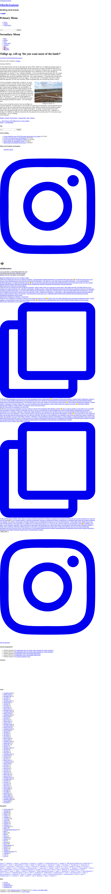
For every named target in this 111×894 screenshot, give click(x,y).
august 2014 (6, 763)
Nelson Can (65, 869)
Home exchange (66, 868)
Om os (5, 22)
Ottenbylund (32, 871)
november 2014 (7, 762)
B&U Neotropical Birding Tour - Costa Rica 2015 (80, 863)
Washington (40, 875)
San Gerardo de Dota (76, 872)
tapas (45, 874)
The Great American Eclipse (55, 874)
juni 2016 (6, 751)
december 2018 (7, 724)
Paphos (58, 871)
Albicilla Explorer (9, 5)
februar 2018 (6, 738)
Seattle (85, 872)
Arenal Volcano (25, 863)
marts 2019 (6, 719)
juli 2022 (5, 704)
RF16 (32, 872)
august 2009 (6, 788)
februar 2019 (6, 721)
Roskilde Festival (59, 872)
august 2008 (6, 801)
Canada (5, 815)
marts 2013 (6, 773)
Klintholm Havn (9, 869)
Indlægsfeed (6, 884)
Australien (63, 863)
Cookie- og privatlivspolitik (39, 890)
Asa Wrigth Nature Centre (52, 863)
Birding (5, 40)
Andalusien (9, 863)
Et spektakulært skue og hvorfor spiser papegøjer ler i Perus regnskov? (34, 650)
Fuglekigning (22, 868)
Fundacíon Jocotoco (33, 868)
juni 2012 (6, 780)
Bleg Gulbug (66, 864)
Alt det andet (6, 43)
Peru (4, 840)
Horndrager (75, 868)
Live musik (47, 869)
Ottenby (25, 871)
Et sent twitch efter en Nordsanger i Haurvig (15, 139)
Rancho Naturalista (88, 871)
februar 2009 (6, 794)
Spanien (5, 847)
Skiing (23, 874)
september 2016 (7, 748)
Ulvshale (28, 875)
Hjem (5, 38)
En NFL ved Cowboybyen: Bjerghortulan (14, 138)
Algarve (15, 118)
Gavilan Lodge (43, 868)
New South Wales (75, 869)
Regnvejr (8, 872)
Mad (4, 831)
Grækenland (6, 826)
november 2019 (7, 712)
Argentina (6, 811)
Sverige (5, 848)
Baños (11, 864)
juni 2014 (6, 766)
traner (77, 874)
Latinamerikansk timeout (10, 829)
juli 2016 (5, 749)
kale (2, 869)
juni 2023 (6, 697)
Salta (68, 872)
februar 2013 (6, 774)
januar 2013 (6, 776)
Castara (28, 866)
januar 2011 (6, 787)
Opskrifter (6, 837)
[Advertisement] (47, 675)
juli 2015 (5, 757)
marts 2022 (6, 707)
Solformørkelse (7, 845)
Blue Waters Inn (75, 864)
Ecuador (5, 823)
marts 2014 (6, 768)
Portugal (7, 118)
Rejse (5, 42)
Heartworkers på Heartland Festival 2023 (14, 142)
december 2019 (7, 710)
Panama (5, 839)
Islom (91, 868)
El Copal (86, 866)
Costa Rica (6, 818)
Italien (5, 828)
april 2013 (6, 771)
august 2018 (6, 730)
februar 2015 (6, 760)
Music (54, 869)
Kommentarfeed (7, 885)
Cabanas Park (22, 118)
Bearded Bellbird (20, 864)
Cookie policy (7, 25)
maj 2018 (6, 735)
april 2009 (6, 793)
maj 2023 (6, 699)
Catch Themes (26, 891)
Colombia (6, 817)
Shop (4, 46)
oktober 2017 (7, 743)
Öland (47, 875)
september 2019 (7, 715)
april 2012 (6, 783)
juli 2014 (5, 765)
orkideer (18, 871)
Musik (5, 833)
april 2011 (6, 785)
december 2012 (7, 777)
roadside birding (48, 872)
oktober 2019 (7, 713)
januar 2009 (6, 796)
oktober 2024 (7, 694)
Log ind (5, 882)
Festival (2, 868)
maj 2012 (6, 782)
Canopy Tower (20, 866)
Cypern (5, 820)
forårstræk (9, 868)
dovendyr (72, 866)
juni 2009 (6, 790)
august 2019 (6, 716)
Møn (4, 834)
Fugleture (6, 45)
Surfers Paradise (38, 874)
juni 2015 (6, 758)
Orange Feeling (4, 871)
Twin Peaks (15, 875)
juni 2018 (6, 733)
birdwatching (52, 864)
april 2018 (6, 737)
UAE (4, 854)
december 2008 (7, 798)
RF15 (27, 872)
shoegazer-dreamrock (6, 874)
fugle (28, 118)
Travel (82, 874)
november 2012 (7, 779)
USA (4, 856)
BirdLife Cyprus (42, 864)
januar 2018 (6, 740)
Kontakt (5, 24)
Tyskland (5, 853)
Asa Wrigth (40, 863)
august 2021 (6, 708)
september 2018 (7, 729)
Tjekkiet (5, 850)
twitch (22, 875)
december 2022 (7, 701)
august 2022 (6, 702)
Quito (79, 871)
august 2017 (6, 744)
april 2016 (6, 752)
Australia (5, 812)
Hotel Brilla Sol (84, 868)
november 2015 (7, 754)
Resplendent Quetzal (18, 872)
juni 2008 (6, 802)
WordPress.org (7, 887)
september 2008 (7, 799)
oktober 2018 (7, 727)
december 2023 (7, 696)
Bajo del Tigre (4, 864)
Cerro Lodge (35, 866)
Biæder (59, 864)
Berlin (27, 864)
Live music (39, 869)
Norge (5, 836)
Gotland (51, 868)
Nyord (83, 869)
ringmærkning (39, 872)
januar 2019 (6, 722)
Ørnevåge (53, 875)
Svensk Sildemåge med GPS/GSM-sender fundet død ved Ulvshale (21, 136)
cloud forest (43, 866)
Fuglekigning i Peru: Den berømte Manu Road (27, 653)
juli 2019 (5, 718)
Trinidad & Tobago (8, 851)
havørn (57, 868)
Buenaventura (85, 864)
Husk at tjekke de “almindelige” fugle (13, 141)
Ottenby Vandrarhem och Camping (46, 871)
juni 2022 (6, 705)
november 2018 (7, 726)
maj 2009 (6, 791)
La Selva (17, 869)
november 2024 (7, 693)
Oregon (12, 871)
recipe (2, 872)
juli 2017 (5, 746)
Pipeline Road (66, 871)
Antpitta (17, 863)
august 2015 (6, 755)
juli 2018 (5, 732)
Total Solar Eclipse (69, 874)
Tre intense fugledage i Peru (22, 656)
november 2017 (7, 741)
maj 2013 (6, 769)
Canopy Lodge (11, 866)
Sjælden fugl (16, 874)
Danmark (6, 822)
